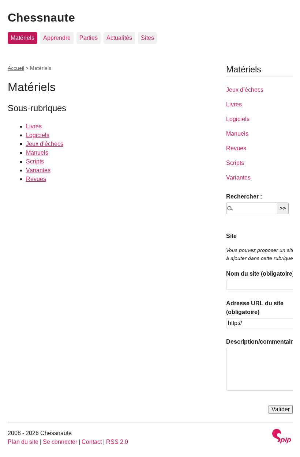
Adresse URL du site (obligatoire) (255, 307)
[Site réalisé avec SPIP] (282, 437)
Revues (36, 179)
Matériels (22, 38)
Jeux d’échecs (44, 144)
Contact (92, 442)
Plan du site (23, 442)
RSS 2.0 (117, 442)
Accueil (16, 68)
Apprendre (57, 38)
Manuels (37, 153)
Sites (147, 38)
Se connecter (60, 442)
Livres (34, 126)
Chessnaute (41, 17)
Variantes (38, 170)
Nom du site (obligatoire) (260, 274)
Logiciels (37, 135)
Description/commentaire (261, 342)
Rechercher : (244, 196)
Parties (88, 38)
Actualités (119, 38)
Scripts (35, 161)
